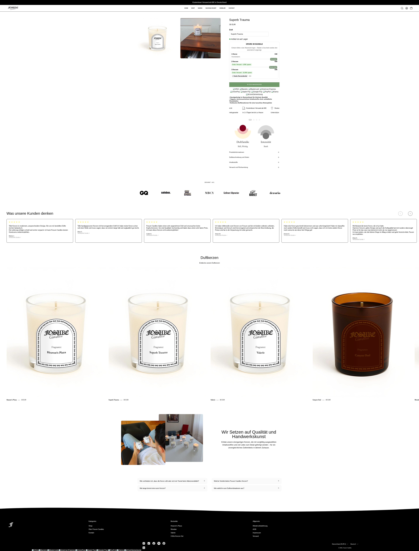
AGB (254, 529)
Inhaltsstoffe (233, 162)
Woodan (174, 529)
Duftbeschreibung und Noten (239, 157)
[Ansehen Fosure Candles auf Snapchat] (159, 543)
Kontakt (91, 533)
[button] (193, 8)
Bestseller (174, 521)
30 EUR (23, 400)
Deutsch (353, 544)
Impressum (257, 533)
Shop (90, 526)
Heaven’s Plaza (176, 526)
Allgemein (256, 521)
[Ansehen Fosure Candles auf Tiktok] (148, 543)
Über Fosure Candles (96, 529)
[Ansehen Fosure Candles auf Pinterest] (164, 543)
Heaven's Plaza (12, 400)
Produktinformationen (236, 152)
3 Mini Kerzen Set (177, 536)
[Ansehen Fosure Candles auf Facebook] (153, 543)
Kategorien (92, 521)
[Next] (410, 213)
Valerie (213, 400)
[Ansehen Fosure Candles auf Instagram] (143, 543)
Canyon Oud (317, 400)
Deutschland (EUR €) (339, 544)
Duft (231, 30)
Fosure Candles (347, 547)
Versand (256, 536)
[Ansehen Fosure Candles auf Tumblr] (143, 547)
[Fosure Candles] (13, 8)
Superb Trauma (114, 400)
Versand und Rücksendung (238, 167)
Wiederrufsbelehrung (260, 526)
